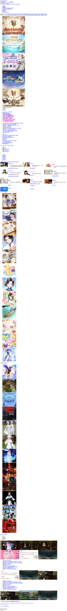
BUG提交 (53, 185)
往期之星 (11, 145)
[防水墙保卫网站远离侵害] (19, 601)
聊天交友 (4, 124)
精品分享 (4, 127)
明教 (17, 176)
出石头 (8, 132)
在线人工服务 (37, 183)
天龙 (14, 176)
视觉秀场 (31, 163)
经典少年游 (9, 127)
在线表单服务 (32, 183)
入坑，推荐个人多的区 (11, 129)
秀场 (31, 175)
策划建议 (53, 180)
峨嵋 (12, 174)
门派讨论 (9, 170)
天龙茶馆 (9, 163)
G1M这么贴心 (9, 126)
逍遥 (17, 174)
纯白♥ (5, 147)
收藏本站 (5, 0)
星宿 (10, 176)
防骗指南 (3, 155)
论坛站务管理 (32, 185)
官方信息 (9, 180)
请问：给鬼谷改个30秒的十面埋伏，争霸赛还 (10, 135)
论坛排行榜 (4, 157)
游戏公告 (9, 185)
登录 (1, 3)
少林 (10, 174)
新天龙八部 (5, 601)
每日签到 (3, 11)
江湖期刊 (9, 168)
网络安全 (9, 188)
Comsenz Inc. (7, 606)
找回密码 (3, 3)
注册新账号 (8, 3)
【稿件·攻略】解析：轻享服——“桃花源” (14, 128)
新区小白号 (4, 134)
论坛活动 (3, 158)
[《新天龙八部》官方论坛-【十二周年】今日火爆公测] (9, 4)
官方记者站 (54, 171)
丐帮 (14, 174)
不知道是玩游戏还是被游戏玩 (12, 130)
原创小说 (12, 168)
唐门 (16, 174)
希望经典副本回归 (10, 131)
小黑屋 (1, 601)
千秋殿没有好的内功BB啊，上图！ (13, 125)
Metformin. (5, 161)
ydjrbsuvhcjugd (6, 148)
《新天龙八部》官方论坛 (14, 601)
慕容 (12, 176)
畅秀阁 (53, 164)
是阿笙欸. (13, 161)
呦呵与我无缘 (6, 151)
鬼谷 (9, 174)
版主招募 (3, 159)
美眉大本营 (32, 171)
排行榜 (5, 12)
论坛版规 (3, 154)
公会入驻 (16, 168)
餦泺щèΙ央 (9, 161)
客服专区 (8, 601)
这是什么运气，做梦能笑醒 (11, 124)
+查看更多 (5, 191)
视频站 (34, 168)
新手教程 (3, 156)
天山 (9, 176)
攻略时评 (4, 128)
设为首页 (2, 0)
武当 (16, 176)
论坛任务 (3, 10)
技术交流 (4, 130)
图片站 (31, 168)
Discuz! (5, 604)
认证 (32, 175)
